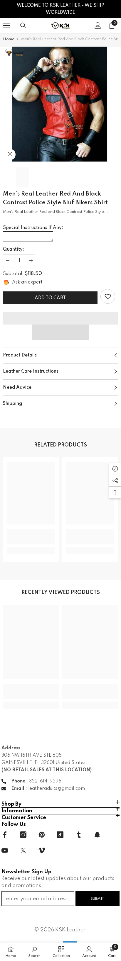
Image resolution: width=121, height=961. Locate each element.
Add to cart (50, 298)
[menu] (6, 25)
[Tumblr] (79, 835)
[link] (107, 296)
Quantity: (13, 249)
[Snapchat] (97, 835)
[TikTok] (60, 835)
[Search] (23, 25)
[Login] (98, 25)
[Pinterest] (42, 835)
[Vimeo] (42, 850)
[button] (60, 332)
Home (8, 39)
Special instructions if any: (33, 227)
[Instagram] (23, 835)
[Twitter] (23, 850)
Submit (97, 899)
